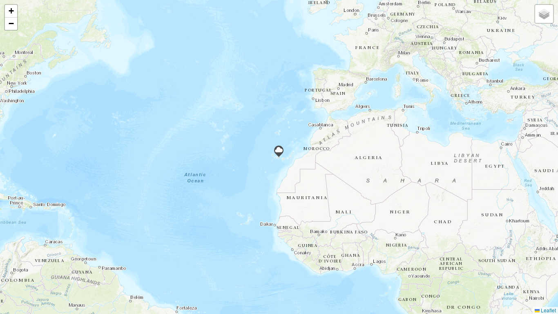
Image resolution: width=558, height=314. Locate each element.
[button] (278, 151)
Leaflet (548, 310)
